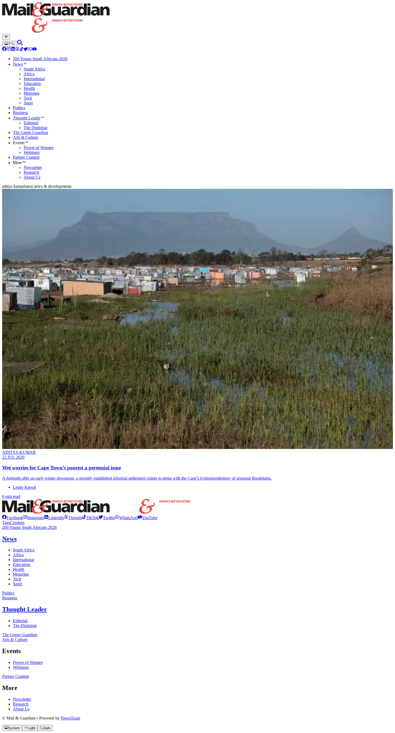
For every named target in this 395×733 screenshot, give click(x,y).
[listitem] (12, 517)
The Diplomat (25, 625)
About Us (21, 709)
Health (18, 569)
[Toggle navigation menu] (6, 37)
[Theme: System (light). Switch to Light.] (9, 44)
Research (20, 704)
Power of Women (28, 662)
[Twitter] (26, 49)
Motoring (21, 574)
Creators (17, 522)
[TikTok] (21, 49)
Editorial (20, 620)
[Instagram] (8, 49)
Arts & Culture (14, 639)
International (23, 559)
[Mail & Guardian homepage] (197, 18)
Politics (8, 593)
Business (9, 598)
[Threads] (17, 49)
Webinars (21, 667)
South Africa (23, 550)
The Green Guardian (19, 634)
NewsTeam (70, 718)
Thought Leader (24, 609)
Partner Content (15, 676)
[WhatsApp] (30, 49)
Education (21, 564)
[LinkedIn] (13, 49)
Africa (18, 555)
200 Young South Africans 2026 (29, 527)
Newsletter (22, 699)
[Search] (20, 43)
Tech (17, 579)
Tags (6, 522)
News (9, 538)
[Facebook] (4, 49)
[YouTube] (34, 49)
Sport (17, 584)
